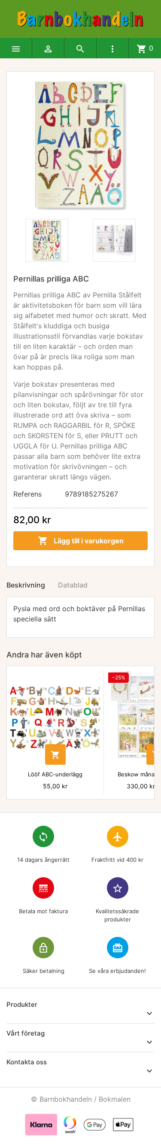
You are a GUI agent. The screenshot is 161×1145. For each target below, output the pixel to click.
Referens (27, 494)
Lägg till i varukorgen (81, 541)
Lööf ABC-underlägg (55, 774)
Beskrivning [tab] (25, 585)
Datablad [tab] (73, 585)
